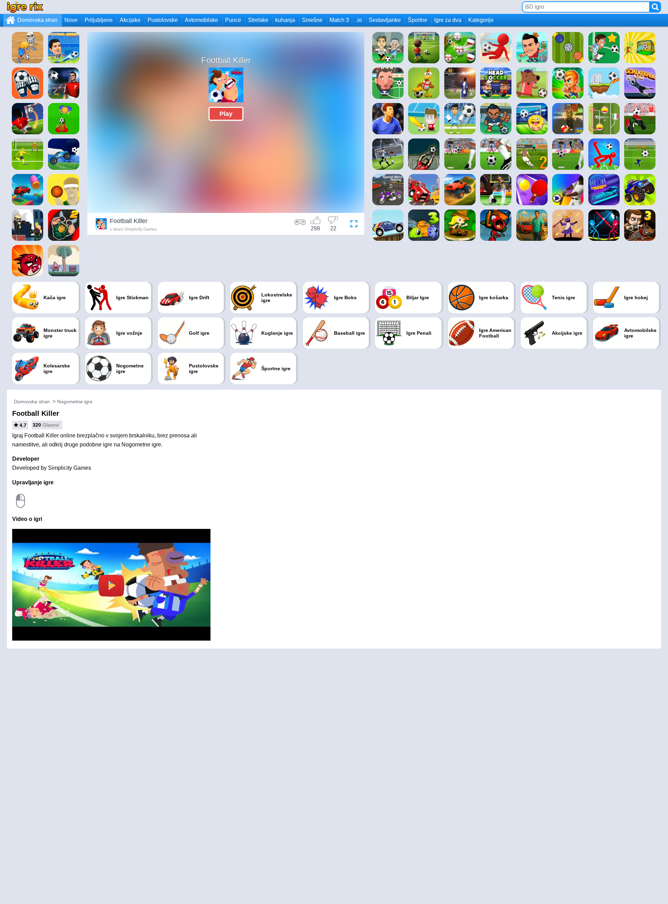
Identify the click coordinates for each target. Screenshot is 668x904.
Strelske (258, 20)
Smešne (312, 20)
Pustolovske (163, 20)
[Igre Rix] (25, 7)
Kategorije (481, 20)
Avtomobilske (201, 20)
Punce (233, 20)
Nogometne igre (75, 401)
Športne (417, 20)
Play (226, 113)
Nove (71, 20)
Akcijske (130, 20)
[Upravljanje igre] (300, 224)
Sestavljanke (385, 20)
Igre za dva (447, 20)
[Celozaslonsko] (352, 224)
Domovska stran (37, 20)
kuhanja (285, 20)
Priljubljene (99, 20)
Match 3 (339, 20)
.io (359, 20)
